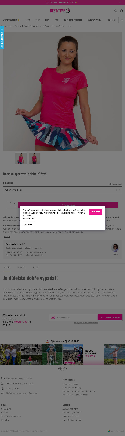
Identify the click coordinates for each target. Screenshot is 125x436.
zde (37, 218)
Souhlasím (95, 211)
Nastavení (28, 224)
